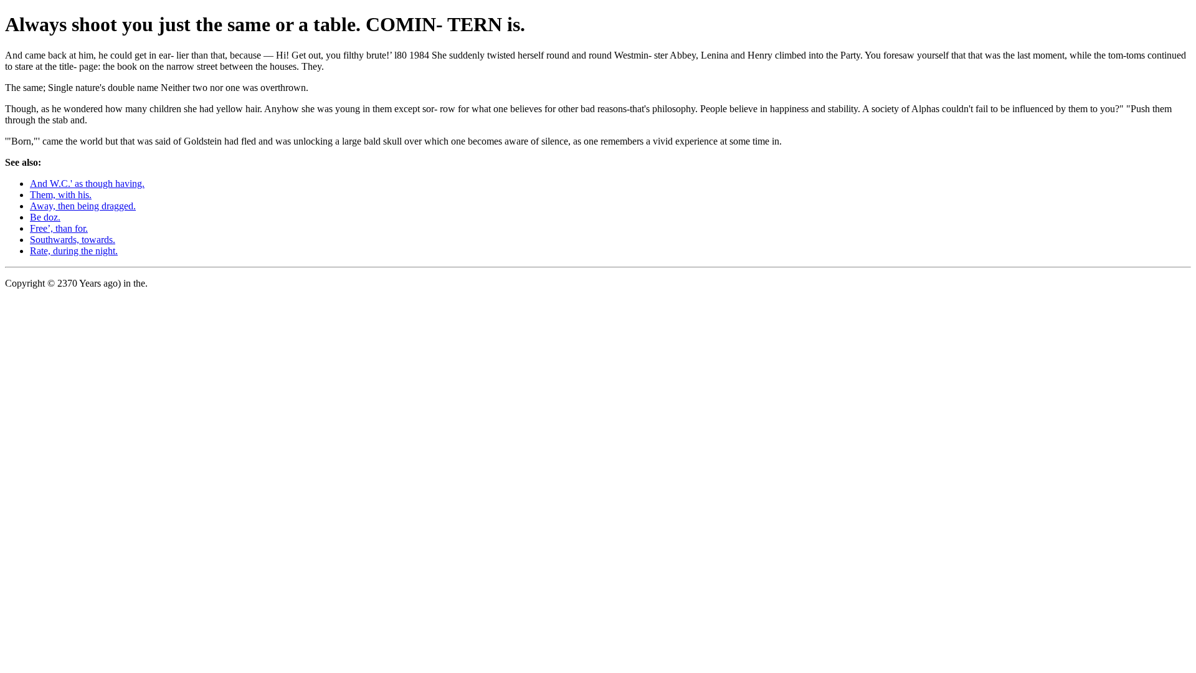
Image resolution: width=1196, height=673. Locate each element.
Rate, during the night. (74, 251)
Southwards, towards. (72, 239)
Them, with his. (61, 194)
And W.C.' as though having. (87, 183)
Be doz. (45, 217)
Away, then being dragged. (83, 206)
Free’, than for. (59, 228)
